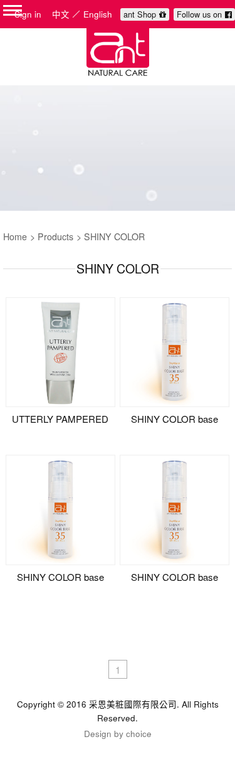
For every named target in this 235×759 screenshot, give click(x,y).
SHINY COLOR (114, 236)
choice (139, 734)
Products (55, 236)
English (97, 14)
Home (15, 236)
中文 (61, 14)
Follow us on (199, 14)
